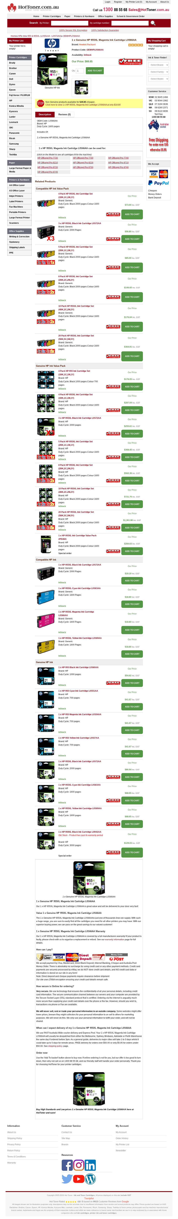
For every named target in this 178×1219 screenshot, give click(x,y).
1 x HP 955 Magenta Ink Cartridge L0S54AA (79, 714)
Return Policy (13, 1150)
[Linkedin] (90, 1165)
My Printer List (122, 1144)
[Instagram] (78, 1165)
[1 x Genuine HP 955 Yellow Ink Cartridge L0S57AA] (46, 746)
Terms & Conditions (16, 1156)
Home (36, 16)
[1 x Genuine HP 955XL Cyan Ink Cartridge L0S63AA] (46, 793)
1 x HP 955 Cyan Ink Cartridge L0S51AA (78, 691)
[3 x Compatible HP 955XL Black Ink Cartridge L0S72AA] (46, 232)
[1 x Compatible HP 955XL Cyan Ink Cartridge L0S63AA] (46, 597)
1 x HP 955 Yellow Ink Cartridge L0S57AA (78, 738)
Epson (12, 90)
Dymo (12, 84)
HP (10, 100)
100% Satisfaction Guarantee (105, 30)
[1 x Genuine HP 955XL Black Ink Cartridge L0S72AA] (46, 770)
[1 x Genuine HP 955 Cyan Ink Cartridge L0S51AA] (46, 699)
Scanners (14, 223)
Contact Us (67, 1132)
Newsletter (121, 1150)
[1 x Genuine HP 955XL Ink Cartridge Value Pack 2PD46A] (46, 544)
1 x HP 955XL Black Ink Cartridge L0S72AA (79, 565)
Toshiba (13, 154)
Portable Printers (17, 212)
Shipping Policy (14, 1138)
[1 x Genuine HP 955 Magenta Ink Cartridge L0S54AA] (46, 723)
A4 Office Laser (17, 185)
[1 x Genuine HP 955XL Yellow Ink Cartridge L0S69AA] (46, 817)
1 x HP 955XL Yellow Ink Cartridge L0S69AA (80, 638)
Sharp (12, 149)
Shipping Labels (17, 247)
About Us (164, 2)
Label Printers (16, 201)
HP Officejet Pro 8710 (118, 162)
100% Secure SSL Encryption (73, 30)
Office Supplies (105, 16)
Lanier (12, 117)
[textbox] (69, 23)
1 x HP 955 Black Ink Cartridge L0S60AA (78, 667)
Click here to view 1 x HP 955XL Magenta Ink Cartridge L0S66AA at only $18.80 (83, 105)
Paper (67, 16)
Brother (13, 68)
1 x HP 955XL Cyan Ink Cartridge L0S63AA (79, 588)
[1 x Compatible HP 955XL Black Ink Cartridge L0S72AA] (46, 573)
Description (45, 114)
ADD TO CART (132, 214)
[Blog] (90, 1179)
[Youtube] (78, 1179)
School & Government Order (131, 16)
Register (118, 2)
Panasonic (14, 133)
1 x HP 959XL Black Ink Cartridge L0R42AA (79, 832)
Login (107, 2)
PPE (11, 253)
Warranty (11, 1163)
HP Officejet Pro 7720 (48, 158)
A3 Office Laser (17, 190)
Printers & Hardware (84, 16)
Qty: (74, 70)
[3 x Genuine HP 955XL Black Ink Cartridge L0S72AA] (46, 426)
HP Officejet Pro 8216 (83, 162)
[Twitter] (67, 1179)
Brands (65, 1144)
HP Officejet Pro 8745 (48, 172)
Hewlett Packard (87, 44)
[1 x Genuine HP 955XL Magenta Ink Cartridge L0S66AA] (52, 69)
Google (125, 1201)
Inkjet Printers (16, 196)
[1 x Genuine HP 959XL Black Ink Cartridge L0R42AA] (46, 840)
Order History (122, 1138)
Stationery (14, 242)
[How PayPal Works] (158, 182)
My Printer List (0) (134, 2)
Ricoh (12, 138)
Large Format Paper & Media (20, 170)
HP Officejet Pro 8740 (118, 167)
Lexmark (13, 122)
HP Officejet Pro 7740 (118, 158)
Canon (12, 73)
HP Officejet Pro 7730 (83, 158)
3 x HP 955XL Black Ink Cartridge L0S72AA (79, 223)
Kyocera (13, 111)
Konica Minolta (16, 106)
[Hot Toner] (33, 4)
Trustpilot (89, 1198)
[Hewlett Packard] (52, 45)
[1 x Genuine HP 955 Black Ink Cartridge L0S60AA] (46, 676)
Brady (12, 63)
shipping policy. (55, 1046)
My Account (151, 2)
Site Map (66, 1138)
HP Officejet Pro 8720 (48, 167)
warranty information (114, 939)
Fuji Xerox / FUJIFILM (19, 95)
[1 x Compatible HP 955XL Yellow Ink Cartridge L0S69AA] (46, 646)
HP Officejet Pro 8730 (83, 167)
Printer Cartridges (52, 16)
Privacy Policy (14, 1144)
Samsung (14, 144)
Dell (11, 79)
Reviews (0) (64, 114)
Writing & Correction (19, 236)
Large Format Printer (19, 217)
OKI (11, 127)
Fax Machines (16, 207)
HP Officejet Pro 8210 (48, 162)
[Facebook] (67, 1165)
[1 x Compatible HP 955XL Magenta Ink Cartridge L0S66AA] (46, 620)
